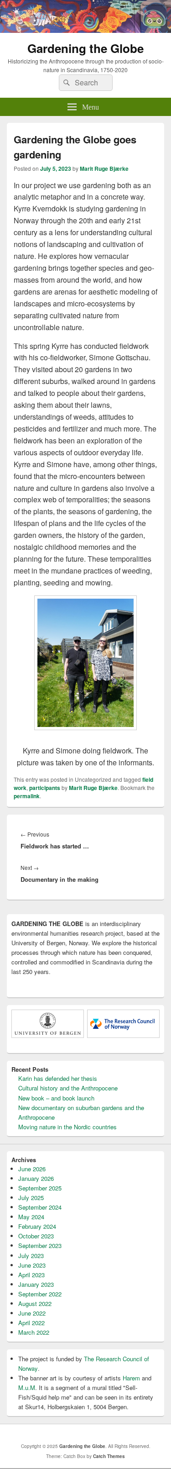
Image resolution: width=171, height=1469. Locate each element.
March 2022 (33, 1332)
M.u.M (26, 1387)
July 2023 (31, 1255)
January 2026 (36, 1178)
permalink (27, 796)
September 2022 (40, 1294)
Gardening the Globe (85, 48)
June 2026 (32, 1168)
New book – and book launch (56, 1098)
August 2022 (35, 1303)
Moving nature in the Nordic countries (67, 1126)
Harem (131, 1378)
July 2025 (31, 1197)
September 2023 (40, 1245)
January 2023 (36, 1284)
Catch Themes (109, 1456)
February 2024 (37, 1226)
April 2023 (31, 1274)
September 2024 (40, 1207)
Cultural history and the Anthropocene (68, 1088)
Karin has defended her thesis (57, 1078)
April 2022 (31, 1322)
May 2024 (31, 1216)
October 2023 (36, 1236)
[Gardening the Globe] (85, 30)
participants (44, 788)
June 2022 (32, 1313)
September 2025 (40, 1188)
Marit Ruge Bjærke (104, 168)
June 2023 (32, 1265)
